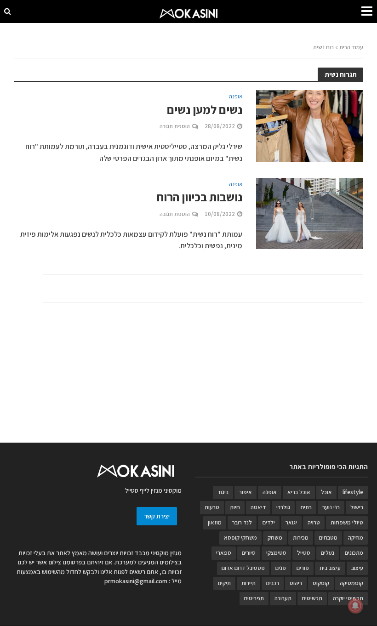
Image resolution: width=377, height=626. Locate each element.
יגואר (291, 522)
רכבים (272, 583)
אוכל (326, 492)
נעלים (327, 553)
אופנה (235, 96)
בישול (356, 507)
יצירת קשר (157, 516)
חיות (235, 507)
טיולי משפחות (347, 522)
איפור (245, 492)
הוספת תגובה (175, 126)
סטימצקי (276, 553)
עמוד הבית (351, 47)
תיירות (248, 583)
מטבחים (328, 537)
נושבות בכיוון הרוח (199, 197)
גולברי (283, 507)
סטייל (303, 553)
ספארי (223, 553)
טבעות (212, 507)
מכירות (300, 537)
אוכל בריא (298, 492)
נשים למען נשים (204, 109)
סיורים (249, 553)
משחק (275, 537)
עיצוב (357, 568)
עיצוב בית (330, 568)
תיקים (224, 583)
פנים (280, 568)
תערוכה (282, 598)
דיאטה (258, 507)
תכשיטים (312, 598)
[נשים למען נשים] (309, 125)
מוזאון (215, 522)
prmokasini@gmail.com (135, 581)
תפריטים (254, 598)
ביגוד (222, 492)
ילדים (269, 522)
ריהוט (296, 583)
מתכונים (354, 553)
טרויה (314, 522)
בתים (306, 507)
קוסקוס (321, 583)
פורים (303, 568)
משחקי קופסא (240, 537)
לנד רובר (242, 522)
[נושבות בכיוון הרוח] (309, 212)
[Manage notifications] (355, 605)
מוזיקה (355, 537)
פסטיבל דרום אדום (243, 568)
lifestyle (353, 492)
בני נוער (331, 507)
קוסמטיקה (351, 583)
